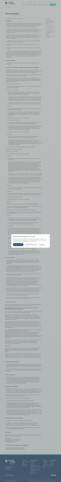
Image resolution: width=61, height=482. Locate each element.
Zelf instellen (42, 244)
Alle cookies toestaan (18, 244)
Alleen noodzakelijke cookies (31, 244)
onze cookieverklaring (23, 241)
